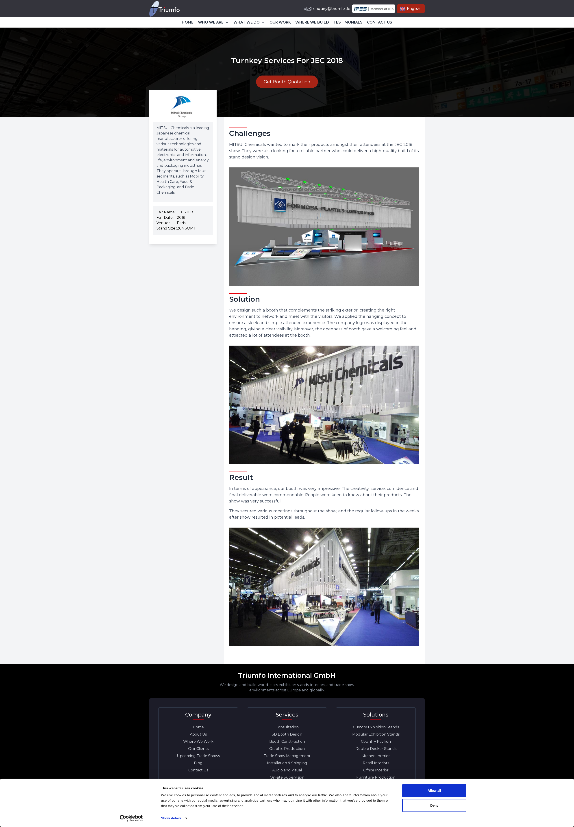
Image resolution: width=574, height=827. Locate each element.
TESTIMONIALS (348, 22)
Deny (434, 805)
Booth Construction (287, 741)
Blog (198, 763)
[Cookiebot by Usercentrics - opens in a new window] (131, 818)
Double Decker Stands (375, 749)
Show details (171, 818)
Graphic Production (287, 749)
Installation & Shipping (287, 763)
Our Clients (198, 749)
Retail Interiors (376, 763)
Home (198, 727)
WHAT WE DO (246, 22)
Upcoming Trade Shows (198, 756)
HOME (188, 22)
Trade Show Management (287, 756)
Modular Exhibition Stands (376, 734)
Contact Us (198, 770)
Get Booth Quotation (287, 81)
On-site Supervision (287, 777)
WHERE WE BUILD (312, 22)
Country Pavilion (376, 741)
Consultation (287, 727)
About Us (198, 734)
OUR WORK (280, 22)
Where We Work (198, 741)
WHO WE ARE (211, 22)
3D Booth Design (287, 734)
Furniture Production (376, 777)
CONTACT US (379, 22)
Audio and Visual (287, 770)
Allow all (434, 790)
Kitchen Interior (376, 756)
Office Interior (376, 770)
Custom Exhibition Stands (376, 727)
